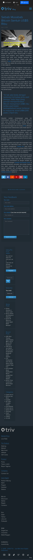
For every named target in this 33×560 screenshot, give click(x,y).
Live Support (8, 2)
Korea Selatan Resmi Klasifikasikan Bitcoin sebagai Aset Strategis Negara (9, 373)
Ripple (3, 503)
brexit (24, 125)
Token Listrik (5, 464)
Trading (8, 416)
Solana (3, 489)
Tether (3, 517)
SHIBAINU (4, 542)
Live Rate (4, 439)
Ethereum (4, 499)
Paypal (3, 485)
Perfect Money (6, 481)
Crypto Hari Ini (9, 394)
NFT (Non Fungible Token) (8, 403)
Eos (2, 512)
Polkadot (4, 521)
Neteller (4, 487)
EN (18, 4)
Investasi (8, 399)
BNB (2, 528)
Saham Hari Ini (9, 409)
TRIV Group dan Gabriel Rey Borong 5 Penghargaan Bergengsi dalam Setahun (9, 351)
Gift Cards (4, 455)
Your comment (7, 218)
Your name (6, 200)
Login (16, 2)
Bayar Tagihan (5, 466)
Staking (3, 446)
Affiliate (3, 452)
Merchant (4, 450)
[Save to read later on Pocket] (21, 177)
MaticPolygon (5, 535)
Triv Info (8, 418)
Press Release (9, 406)
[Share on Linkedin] (25, 177)
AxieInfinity (5, 544)
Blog (30, 557)
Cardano (4, 505)
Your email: (9, 290)
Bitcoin (3, 496)
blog (9, 61)
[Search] (8, 281)
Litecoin (3, 519)
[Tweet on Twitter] (4, 177)
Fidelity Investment (6, 172)
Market (3, 448)
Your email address (8, 206)
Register (11, 270)
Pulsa (3, 462)
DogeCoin (4, 530)
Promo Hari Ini (9, 408)
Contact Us (4, 473)
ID (14, 4)
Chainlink (4, 533)
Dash (3, 514)
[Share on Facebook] (8, 177)
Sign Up (25, 2)
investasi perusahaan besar (22, 162)
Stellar (3, 501)
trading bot (20, 146)
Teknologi (8, 411)
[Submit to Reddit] (12, 177)
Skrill (2, 483)
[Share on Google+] (17, 177)
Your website (15, 212)
